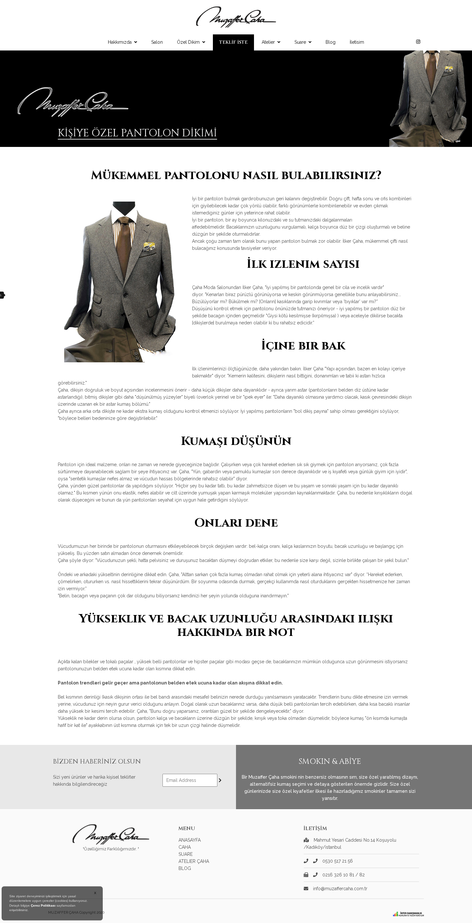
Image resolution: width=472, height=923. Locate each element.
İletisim (357, 42)
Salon (157, 42)
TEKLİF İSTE (233, 42)
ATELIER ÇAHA (194, 861)
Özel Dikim (188, 42)
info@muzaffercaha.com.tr (340, 888)
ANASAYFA (190, 840)
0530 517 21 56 (337, 861)
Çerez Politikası (43, 905)
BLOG (185, 868)
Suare (300, 42)
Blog (331, 42)
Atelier (268, 42)
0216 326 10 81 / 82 (343, 874)
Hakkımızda (120, 42)
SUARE (186, 854)
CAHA (185, 847)
